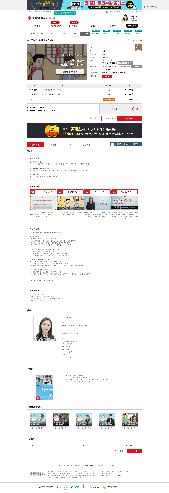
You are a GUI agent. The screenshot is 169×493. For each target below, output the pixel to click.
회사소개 (57, 465)
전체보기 (32, 34)
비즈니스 (127, 34)
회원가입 (112, 11)
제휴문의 (66, 465)
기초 (63, 34)
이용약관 (76, 465)
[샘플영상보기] (57, 62)
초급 (74, 34)
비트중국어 (95, 34)
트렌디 (116, 34)
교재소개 (131, 11)
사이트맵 (111, 465)
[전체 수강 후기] (118, 450)
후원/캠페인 (101, 465)
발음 (42, 34)
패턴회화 (106, 34)
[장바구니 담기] (109, 118)
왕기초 (53, 34)
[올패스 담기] (93, 118)
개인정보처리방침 (88, 465)
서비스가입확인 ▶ (117, 475)
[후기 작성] (134, 450)
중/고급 (84, 34)
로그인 (103, 11)
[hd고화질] (107, 76)
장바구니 (118, 11)
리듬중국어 (37, 11)
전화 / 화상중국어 (46, 11)
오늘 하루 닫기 (150, 7)
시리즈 (137, 34)
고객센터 (125, 11)
